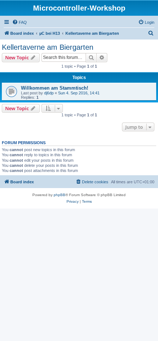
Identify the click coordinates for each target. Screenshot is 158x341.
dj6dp (49, 93)
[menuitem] (19, 22)
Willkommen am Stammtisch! (54, 88)
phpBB (59, 195)
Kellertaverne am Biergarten (47, 47)
